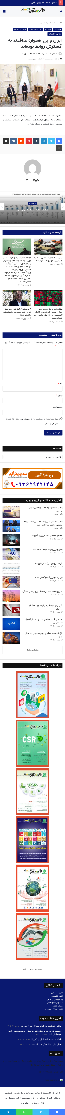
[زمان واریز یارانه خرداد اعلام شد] (11, 554)
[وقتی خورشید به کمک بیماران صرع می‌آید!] (11, 512)
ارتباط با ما (25, 1103)
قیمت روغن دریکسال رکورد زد (48, 563)
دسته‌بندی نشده (35, 29)
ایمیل (59, 395)
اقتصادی (48, 29)
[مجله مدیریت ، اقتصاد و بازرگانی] (32, 10)
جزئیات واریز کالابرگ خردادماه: (31, 209)
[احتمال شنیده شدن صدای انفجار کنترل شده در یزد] (11, 624)
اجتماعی (43, 22)
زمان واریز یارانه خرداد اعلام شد (47, 549)
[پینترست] (29, 141)
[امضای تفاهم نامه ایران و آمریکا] (11, 540)
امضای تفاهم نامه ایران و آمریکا (43, 2)
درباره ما (35, 1103)
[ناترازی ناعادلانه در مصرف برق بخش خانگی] (11, 596)
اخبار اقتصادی (57, 996)
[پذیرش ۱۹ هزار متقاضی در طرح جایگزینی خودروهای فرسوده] (48, 247)
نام (60, 383)
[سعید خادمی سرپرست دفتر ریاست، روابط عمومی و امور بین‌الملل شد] (11, 526)
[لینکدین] (44, 141)
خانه (42, 1103)
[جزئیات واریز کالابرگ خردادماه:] (11, 582)
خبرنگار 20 (53, 54)
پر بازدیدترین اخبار (55, 999)
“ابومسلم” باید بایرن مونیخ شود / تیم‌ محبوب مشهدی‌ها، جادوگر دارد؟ (17, 312)
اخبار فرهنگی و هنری (54, 1009)
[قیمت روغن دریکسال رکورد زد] (11, 568)
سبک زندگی (58, 1006)
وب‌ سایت (57, 407)
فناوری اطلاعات (54, 34)
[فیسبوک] (59, 141)
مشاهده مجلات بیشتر (32, 969)
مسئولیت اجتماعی (55, 1002)
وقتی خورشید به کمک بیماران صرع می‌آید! (41, 1026)
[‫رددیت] (21, 141)
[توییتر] (51, 141)
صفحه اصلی (54, 22)
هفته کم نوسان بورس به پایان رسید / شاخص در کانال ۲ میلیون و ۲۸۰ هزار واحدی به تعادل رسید (48, 314)
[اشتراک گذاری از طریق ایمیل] (6, 141)
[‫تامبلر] (36, 141)
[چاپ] (59, 148)
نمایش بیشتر (33, 650)
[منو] (4, 11)
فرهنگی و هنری (20, 29)
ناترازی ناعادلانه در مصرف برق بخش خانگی (42, 591)
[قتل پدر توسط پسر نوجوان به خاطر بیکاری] (11, 610)
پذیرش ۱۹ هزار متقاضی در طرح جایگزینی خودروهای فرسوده (48, 259)
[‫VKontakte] (13, 141)
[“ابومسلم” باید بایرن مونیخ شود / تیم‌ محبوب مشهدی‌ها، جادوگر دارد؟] (17, 298)
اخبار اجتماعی (57, 992)
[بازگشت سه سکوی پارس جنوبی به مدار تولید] (11, 638)
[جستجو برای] (61, 11)
